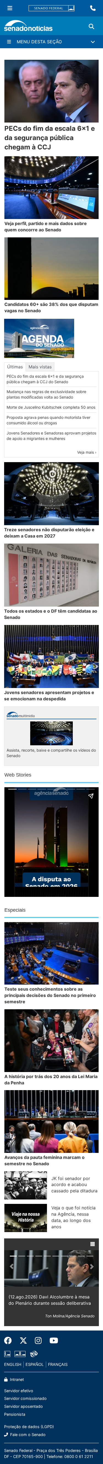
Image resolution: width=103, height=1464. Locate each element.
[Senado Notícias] (28, 27)
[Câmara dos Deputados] (7, 1353)
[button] (92, 1244)
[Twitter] (23, 1340)
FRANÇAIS (58, 1364)
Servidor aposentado (23, 1406)
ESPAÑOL (35, 1364)
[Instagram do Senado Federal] (38, 1340)
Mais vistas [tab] (40, 366)
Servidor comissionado (25, 1398)
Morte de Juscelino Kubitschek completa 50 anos (51, 407)
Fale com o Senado (27, 1434)
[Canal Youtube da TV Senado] (52, 1340)
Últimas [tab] (15, 366)
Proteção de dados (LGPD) (29, 1426)
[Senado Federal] (52, 8)
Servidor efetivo (18, 1390)
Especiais (15, 910)
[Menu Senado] (10, 8)
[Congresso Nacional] (20, 1353)
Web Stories (17, 775)
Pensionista (14, 1414)
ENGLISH (12, 1364)
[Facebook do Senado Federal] (10, 1340)
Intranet (16, 1379)
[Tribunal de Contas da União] (34, 1353)
